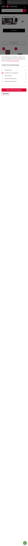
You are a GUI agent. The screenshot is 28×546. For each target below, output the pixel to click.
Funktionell (8, 70)
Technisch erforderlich (11, 73)
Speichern (6, 93)
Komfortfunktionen (11, 78)
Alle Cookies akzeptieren (14, 90)
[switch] (3, 70)
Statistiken (8, 75)
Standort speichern (10, 81)
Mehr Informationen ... (13, 60)
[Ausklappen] (25, 70)
